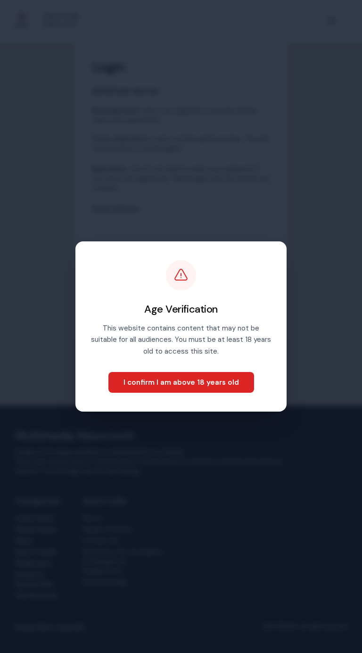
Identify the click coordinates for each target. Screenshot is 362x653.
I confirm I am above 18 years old (181, 382)
